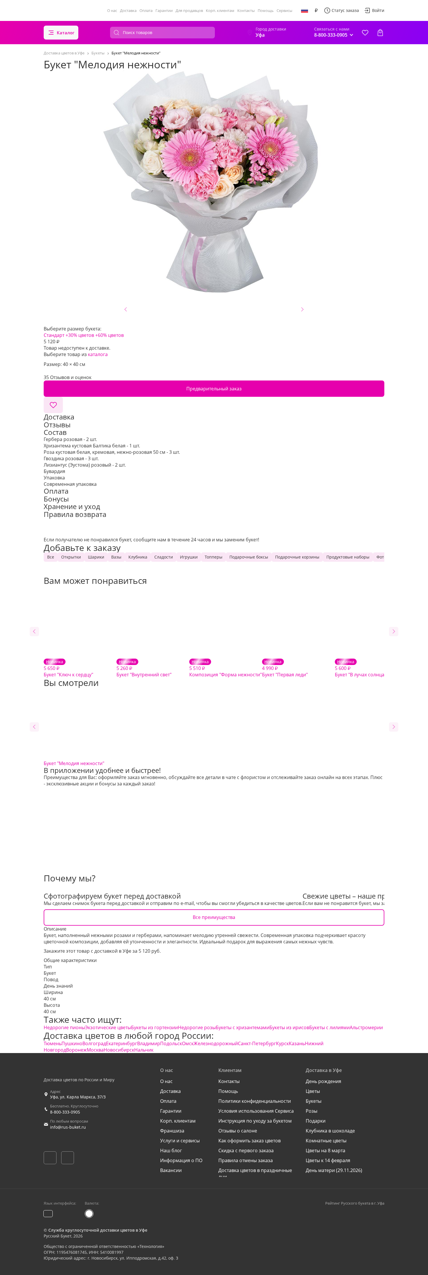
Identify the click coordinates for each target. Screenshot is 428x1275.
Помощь (266, 10)
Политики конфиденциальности (254, 1101)
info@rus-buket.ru (68, 1127)
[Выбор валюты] (316, 10)
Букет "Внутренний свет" (143, 668)
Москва (95, 1050)
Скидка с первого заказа (246, 1150)
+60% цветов (109, 335)
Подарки (316, 1121)
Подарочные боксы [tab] (248, 557)
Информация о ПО (181, 1160)
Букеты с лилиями (329, 1027)
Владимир (148, 1043)
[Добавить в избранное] (53, 405)
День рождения (323, 1081)
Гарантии (164, 10)
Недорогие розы (197, 1027)
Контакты (246, 10)
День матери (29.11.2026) (334, 1170)
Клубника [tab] (137, 557)
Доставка (128, 10)
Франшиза (172, 1131)
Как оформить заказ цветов (249, 1140)
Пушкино (71, 1043)
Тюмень (52, 1043)
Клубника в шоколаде (330, 1131)
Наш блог (171, 1150)
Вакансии (171, 1170)
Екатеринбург (121, 1043)
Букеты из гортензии (154, 1027)
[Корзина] (380, 33)
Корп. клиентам (220, 10)
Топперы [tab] (213, 557)
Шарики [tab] (96, 557)
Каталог (66, 32)
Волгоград (94, 1043)
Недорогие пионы (64, 1027)
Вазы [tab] (116, 557)
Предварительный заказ (214, 388)
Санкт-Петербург (257, 1043)
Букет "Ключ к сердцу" (68, 668)
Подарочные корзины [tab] (297, 557)
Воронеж (76, 1050)
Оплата (146, 10)
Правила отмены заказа (245, 1160)
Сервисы (284, 10)
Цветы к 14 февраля (328, 1160)
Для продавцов (189, 10)
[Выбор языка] (304, 10)
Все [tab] (50, 557)
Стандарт (54, 335)
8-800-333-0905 (65, 1112)
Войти (378, 10)
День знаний (58, 986)
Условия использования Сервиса (256, 1111)
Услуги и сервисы (180, 1140)
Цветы (313, 1091)
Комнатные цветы (326, 1140)
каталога (98, 354)
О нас (112, 10)
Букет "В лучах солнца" (360, 668)
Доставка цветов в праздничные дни (255, 1173)
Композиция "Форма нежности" (225, 668)
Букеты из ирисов (289, 1027)
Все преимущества (214, 917)
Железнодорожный (216, 1043)
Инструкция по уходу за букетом (255, 1121)
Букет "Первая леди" (285, 668)
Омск (188, 1043)
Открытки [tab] (71, 557)
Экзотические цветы (108, 1027)
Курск (282, 1043)
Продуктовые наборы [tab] (347, 557)
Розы (311, 1111)
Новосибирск (119, 1050)
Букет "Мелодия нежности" (74, 763)
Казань (297, 1043)
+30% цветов (80, 335)
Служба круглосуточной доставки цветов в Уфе (97, 1230)
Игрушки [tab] (189, 557)
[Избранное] (365, 33)
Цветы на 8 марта (325, 1150)
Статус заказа (345, 10)
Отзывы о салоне (237, 1131)
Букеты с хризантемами (242, 1027)
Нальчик (143, 1050)
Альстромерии (366, 1027)
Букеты (313, 1101)
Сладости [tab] (163, 557)
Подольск (171, 1043)
